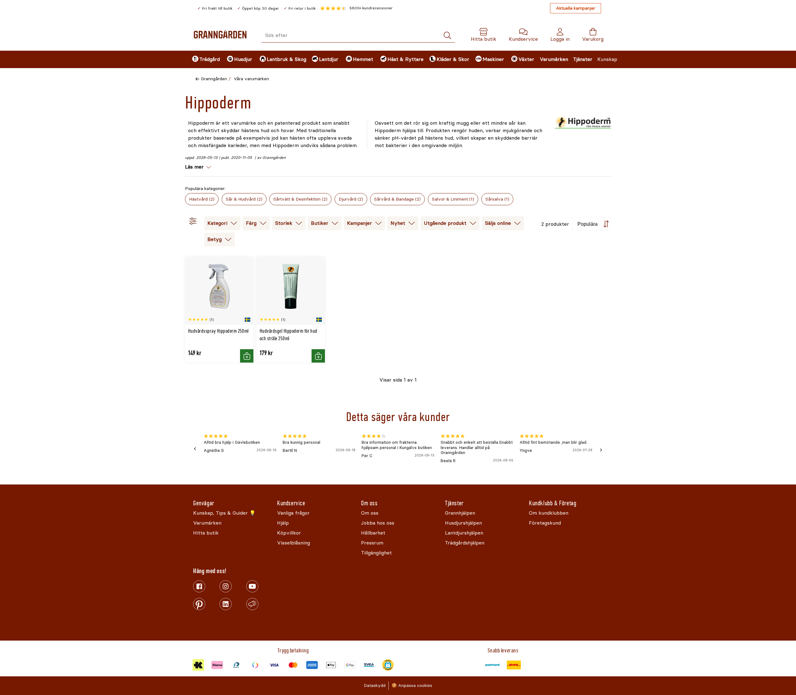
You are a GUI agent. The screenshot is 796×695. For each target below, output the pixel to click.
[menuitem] (204, 59)
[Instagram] (226, 586)
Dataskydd (375, 685)
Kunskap (607, 59)
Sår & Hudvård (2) (244, 199)
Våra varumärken (251, 78)
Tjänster (582, 59)
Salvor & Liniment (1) (453, 199)
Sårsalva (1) (497, 199)
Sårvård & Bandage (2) (397, 199)
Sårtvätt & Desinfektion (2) (300, 199)
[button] (356, 8)
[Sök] (447, 35)
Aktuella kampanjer (575, 8)
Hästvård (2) (202, 199)
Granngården (214, 78)
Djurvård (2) (351, 199)
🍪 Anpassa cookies (411, 685)
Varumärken (554, 59)
